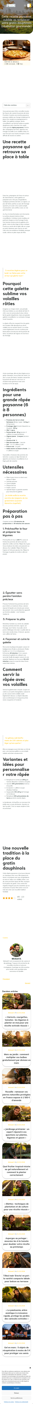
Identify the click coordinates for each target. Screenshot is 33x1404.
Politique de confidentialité (21, 1402)
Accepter (16, 1388)
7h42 (21, 64)
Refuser (16, 1393)
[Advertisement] (16, 84)
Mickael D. (16, 62)
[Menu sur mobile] (25, 5)
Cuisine (5, 938)
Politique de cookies (9, 1402)
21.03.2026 (21, 1199)
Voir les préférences (16, 1398)
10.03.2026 (11, 64)
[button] (30, 1368)
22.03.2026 (21, 1013)
